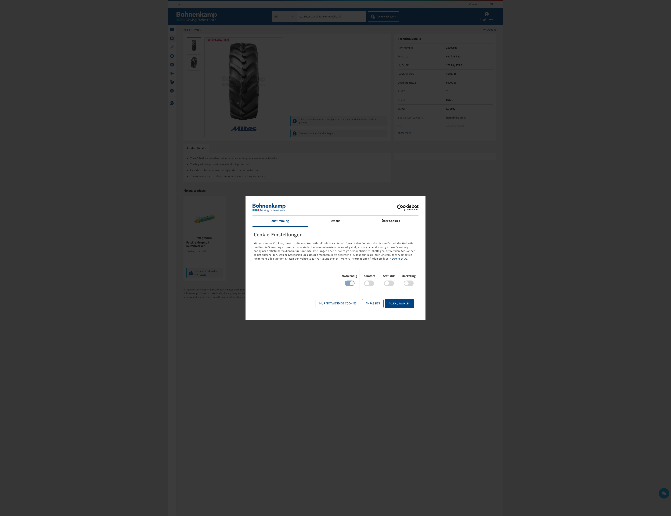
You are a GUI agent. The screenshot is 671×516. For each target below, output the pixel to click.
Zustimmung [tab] (280, 221)
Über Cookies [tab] (391, 221)
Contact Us (475, 4)
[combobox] (284, 16)
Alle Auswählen (399, 303)
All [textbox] (276, 17)
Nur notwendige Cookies (338, 303)
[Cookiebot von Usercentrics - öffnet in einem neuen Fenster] (403, 207)
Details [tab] (335, 221)
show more (404, 133)
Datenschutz (400, 259)
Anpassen (373, 303)
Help (179, 4)
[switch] (369, 283)
